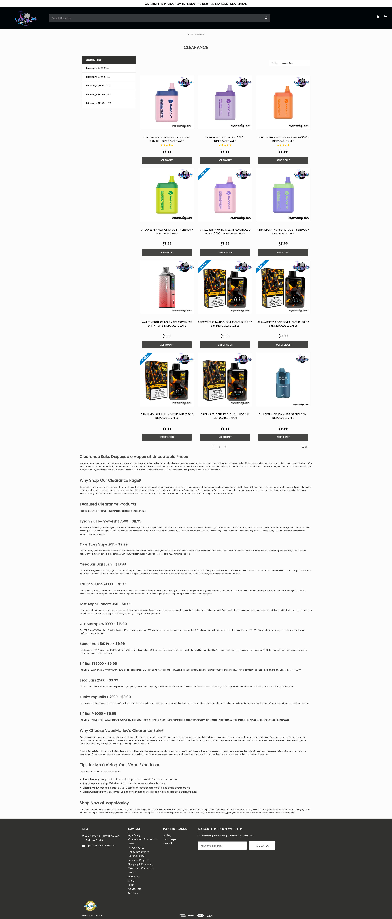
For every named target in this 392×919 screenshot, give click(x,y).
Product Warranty (138, 851)
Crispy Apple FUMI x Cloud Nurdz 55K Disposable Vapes (225, 416)
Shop (131, 880)
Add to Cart (166, 160)
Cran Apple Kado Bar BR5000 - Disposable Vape (225, 139)
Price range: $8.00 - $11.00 (98, 76)
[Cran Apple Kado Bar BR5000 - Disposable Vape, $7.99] (225, 102)
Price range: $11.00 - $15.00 (98, 85)
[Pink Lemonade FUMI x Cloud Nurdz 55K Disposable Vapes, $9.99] (167, 379)
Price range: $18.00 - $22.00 (98, 103)
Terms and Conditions (141, 868)
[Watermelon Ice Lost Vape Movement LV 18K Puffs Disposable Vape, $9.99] (167, 287)
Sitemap (133, 893)
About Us (133, 876)
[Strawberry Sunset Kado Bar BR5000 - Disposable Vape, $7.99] (283, 195)
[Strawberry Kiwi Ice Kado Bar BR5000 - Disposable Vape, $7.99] (167, 195)
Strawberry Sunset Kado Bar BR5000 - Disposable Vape (283, 231)
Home (131, 872)
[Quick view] (159, 126)
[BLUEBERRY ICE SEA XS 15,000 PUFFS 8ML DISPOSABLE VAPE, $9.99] (283, 379)
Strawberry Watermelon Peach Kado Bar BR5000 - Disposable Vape (225, 231)
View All (167, 843)
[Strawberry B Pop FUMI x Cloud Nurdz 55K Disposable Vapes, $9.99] (283, 287)
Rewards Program (138, 860)
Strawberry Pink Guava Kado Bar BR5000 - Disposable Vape (167, 139)
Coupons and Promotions (143, 839)
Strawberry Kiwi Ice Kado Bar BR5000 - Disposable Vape (167, 231)
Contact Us (134, 889)
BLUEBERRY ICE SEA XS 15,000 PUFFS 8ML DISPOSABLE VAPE (283, 416)
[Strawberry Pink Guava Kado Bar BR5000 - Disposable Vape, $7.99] (167, 102)
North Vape (169, 839)
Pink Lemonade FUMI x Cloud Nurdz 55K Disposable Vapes (167, 416)
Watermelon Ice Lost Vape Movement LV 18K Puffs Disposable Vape (167, 323)
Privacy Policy (136, 847)
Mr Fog (167, 835)
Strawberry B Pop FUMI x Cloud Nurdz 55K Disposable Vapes (283, 323)
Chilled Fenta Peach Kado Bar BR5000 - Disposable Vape (283, 139)
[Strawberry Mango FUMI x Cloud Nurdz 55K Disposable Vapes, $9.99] (225, 287)
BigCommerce (96, 915)
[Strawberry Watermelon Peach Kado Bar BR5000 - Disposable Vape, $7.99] (225, 195)
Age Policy (134, 835)
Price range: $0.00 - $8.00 (97, 68)
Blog (131, 884)
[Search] (266, 18)
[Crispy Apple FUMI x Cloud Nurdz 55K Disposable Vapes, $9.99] (225, 379)
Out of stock (225, 252)
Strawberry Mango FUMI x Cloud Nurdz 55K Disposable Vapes (225, 323)
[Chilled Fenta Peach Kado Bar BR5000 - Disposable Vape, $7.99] (283, 102)
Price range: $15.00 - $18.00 (98, 94)
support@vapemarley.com (100, 845)
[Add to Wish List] (174, 126)
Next (304, 447)
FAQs (131, 843)
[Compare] (167, 126)
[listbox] (295, 63)
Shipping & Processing (141, 864)
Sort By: (275, 63)
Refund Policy (136, 856)
